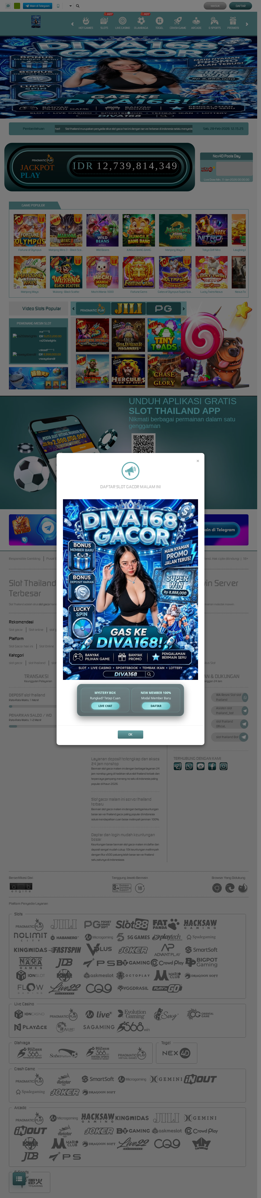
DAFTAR (156, 706)
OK (130, 734)
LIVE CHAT (105, 706)
